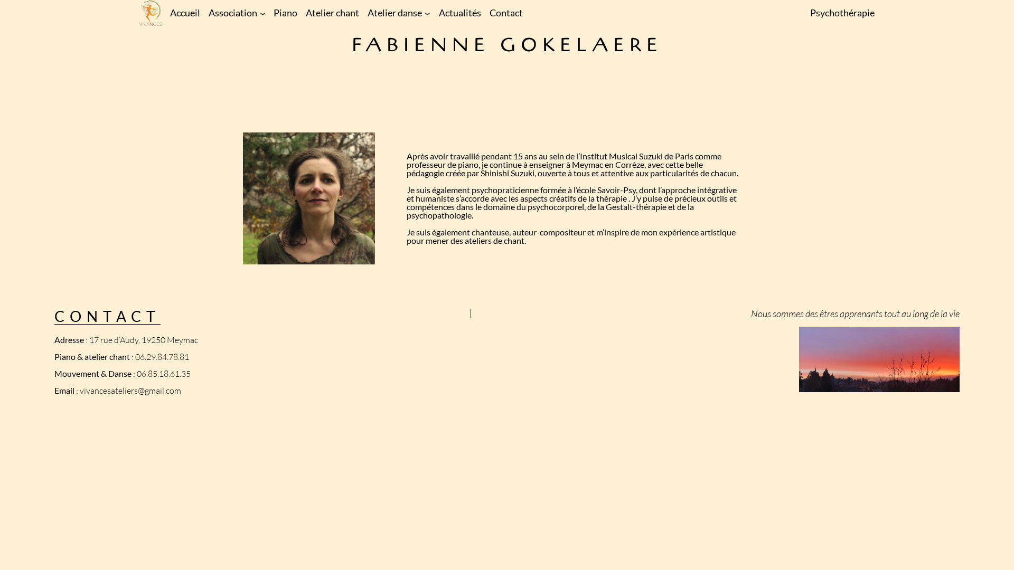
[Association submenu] (263, 13)
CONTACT (107, 316)
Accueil (185, 12)
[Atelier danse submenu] (427, 13)
